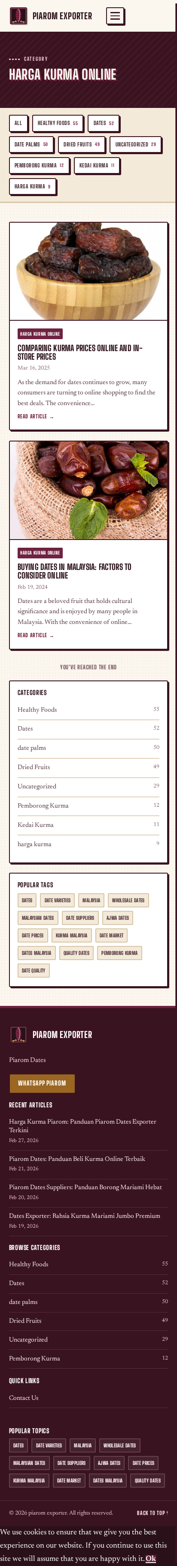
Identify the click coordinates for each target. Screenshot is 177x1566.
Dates (104, 123)
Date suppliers (80, 918)
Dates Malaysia (37, 953)
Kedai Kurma (97, 165)
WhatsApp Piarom (42, 1083)
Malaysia (91, 900)
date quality (34, 970)
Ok (151, 1559)
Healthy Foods (58, 123)
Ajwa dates (118, 918)
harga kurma (33, 186)
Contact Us (23, 1398)
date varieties (58, 900)
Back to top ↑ (152, 1513)
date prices (33, 935)
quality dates (77, 953)
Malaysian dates (38, 918)
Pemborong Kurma (39, 165)
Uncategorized (136, 144)
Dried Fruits (82, 144)
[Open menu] (115, 15)
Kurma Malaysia (72, 935)
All (18, 123)
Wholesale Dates (128, 900)
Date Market (112, 935)
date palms (31, 144)
